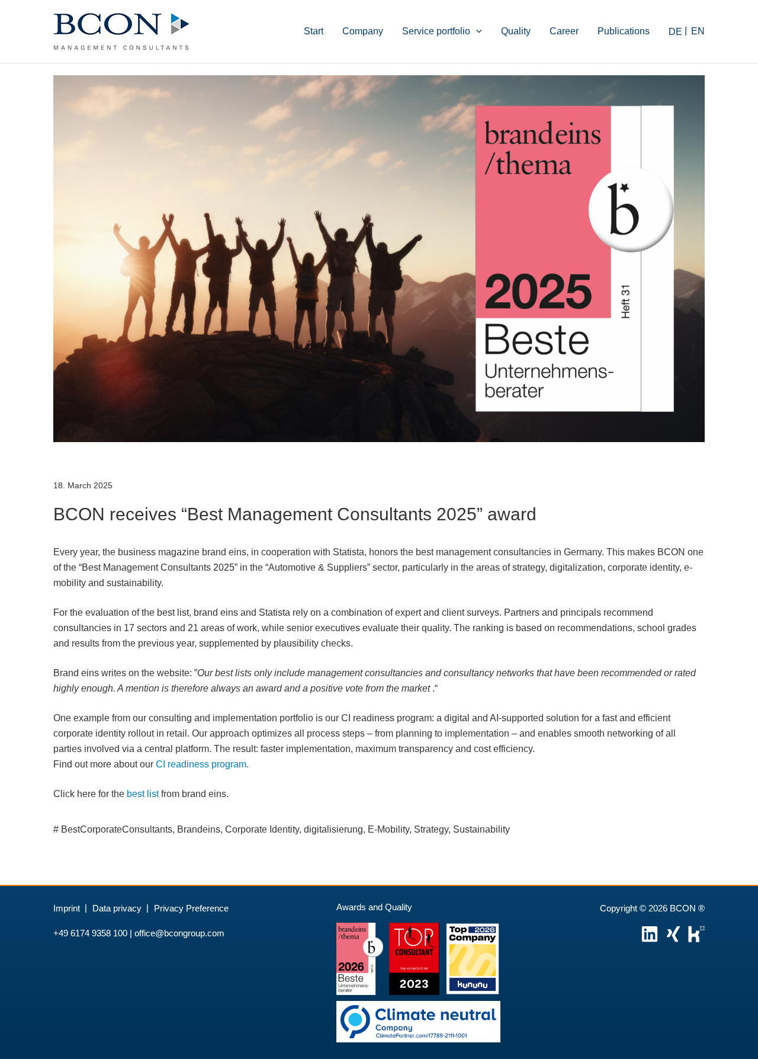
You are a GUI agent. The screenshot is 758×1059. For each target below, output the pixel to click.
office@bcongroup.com (179, 933)
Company (362, 31)
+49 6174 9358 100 (90, 933)
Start (313, 31)
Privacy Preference (191, 908)
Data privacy (117, 908)
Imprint (66, 908)
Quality (516, 31)
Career (564, 31)
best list (143, 794)
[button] (476, 31)
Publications (624, 31)
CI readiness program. (202, 764)
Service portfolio (436, 31)
